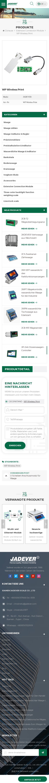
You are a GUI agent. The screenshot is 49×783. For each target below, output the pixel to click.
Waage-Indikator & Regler (16, 134)
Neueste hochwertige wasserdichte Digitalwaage (36, 531)
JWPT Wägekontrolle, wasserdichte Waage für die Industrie (31, 292)
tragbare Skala (11, 175)
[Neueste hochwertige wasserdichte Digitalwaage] (35, 517)
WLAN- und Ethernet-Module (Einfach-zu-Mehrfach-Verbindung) (13, 531)
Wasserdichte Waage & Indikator (20, 151)
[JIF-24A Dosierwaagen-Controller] (12, 354)
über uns (6, 644)
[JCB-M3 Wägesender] (12, 334)
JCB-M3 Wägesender (31, 328)
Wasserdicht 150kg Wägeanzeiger (17, 715)
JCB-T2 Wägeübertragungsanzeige (33, 220)
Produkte (6, 649)
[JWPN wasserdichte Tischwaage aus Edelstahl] (12, 315)
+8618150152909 (25, 625)
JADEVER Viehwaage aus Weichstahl (32, 236)
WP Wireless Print (32, 401)
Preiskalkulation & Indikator (17, 145)
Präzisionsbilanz (12, 140)
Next (46, 524)
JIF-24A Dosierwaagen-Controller (32, 349)
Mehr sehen (27, 228)
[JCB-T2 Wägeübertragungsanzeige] (12, 222)
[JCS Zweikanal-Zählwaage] (12, 258)
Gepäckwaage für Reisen (13, 705)
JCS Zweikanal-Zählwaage (29, 256)
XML (30, 768)
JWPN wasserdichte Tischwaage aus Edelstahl (31, 311)
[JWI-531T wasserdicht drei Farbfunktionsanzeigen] (12, 277)
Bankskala (9, 157)
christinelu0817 (21, 610)
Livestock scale (11, 201)
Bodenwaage (10, 163)
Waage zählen (11, 128)
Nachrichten (7, 659)
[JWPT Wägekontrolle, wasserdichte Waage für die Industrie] (12, 296)
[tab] (17, 369)
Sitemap (6, 673)
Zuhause (9, 30)
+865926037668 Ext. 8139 (23, 598)
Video (4, 654)
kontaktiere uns (9, 663)
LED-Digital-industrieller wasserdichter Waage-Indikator (24, 700)
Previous (3, 524)
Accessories (10, 180)
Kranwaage (9, 169)
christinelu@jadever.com (25, 604)
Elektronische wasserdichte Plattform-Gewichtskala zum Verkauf (24, 729)
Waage (7, 122)
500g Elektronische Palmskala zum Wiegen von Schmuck (24, 724)
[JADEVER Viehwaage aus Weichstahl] (12, 241)
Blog (4, 668)
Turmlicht (6, 686)
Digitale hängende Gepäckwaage (17, 710)
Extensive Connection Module (30, 30)
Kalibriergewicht (9, 691)
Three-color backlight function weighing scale (19, 193)
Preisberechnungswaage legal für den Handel (23, 696)
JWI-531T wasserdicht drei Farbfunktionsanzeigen (33, 273)
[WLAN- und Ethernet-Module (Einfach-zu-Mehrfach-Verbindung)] (12, 517)
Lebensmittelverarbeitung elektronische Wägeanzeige (24, 719)
